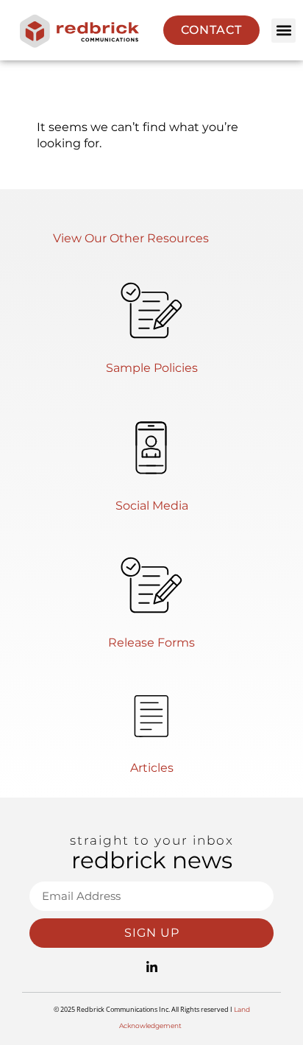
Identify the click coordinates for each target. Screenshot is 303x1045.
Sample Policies (152, 368)
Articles (152, 768)
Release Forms (151, 643)
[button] (283, 30)
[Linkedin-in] (151, 967)
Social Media (151, 506)
